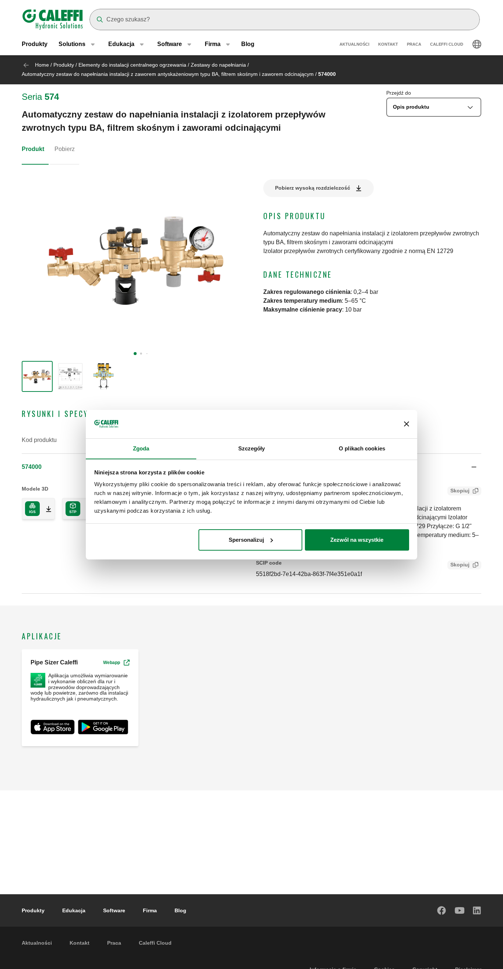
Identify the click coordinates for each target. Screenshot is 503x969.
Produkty (35, 44)
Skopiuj (459, 491)
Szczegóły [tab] (251, 448)
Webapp (111, 662)
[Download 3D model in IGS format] (46, 508)
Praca (414, 44)
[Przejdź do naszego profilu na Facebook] (442, 910)
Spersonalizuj (246, 540)
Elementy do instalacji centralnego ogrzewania (132, 65)
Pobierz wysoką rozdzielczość (312, 188)
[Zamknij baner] (406, 423)
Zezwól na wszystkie (356, 540)
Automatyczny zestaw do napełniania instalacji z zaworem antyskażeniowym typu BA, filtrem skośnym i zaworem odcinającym (168, 74)
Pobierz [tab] (64, 149)
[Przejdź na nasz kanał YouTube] (459, 910)
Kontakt (388, 44)
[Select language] (476, 44)
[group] (37, 376)
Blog (247, 44)
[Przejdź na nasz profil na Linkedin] (477, 910)
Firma (150, 910)
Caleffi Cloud (446, 44)
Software (114, 910)
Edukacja (73, 910)
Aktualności (354, 44)
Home (42, 65)
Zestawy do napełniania (218, 65)
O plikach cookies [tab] (362, 448)
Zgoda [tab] (141, 448)
